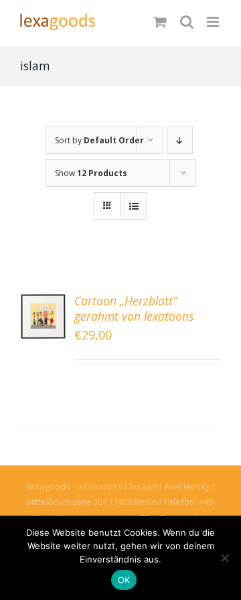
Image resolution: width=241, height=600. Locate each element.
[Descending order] (180, 140)
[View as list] (133, 206)
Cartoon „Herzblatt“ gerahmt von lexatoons (134, 308)
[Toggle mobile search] (186, 22)
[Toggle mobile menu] (214, 22)
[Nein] (224, 558)
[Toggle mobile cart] (160, 22)
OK (124, 580)
